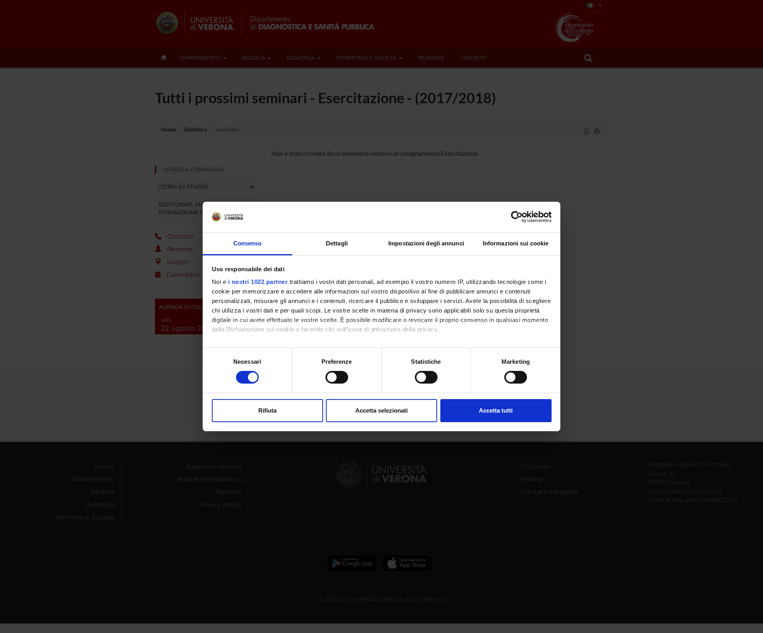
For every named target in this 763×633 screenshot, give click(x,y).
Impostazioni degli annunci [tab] (426, 243)
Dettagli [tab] (337, 243)
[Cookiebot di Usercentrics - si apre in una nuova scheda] (517, 217)
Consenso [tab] (247, 243)
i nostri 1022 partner (258, 281)
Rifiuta (267, 410)
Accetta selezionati (381, 410)
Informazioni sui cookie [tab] (515, 243)
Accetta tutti (496, 410)
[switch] (336, 377)
